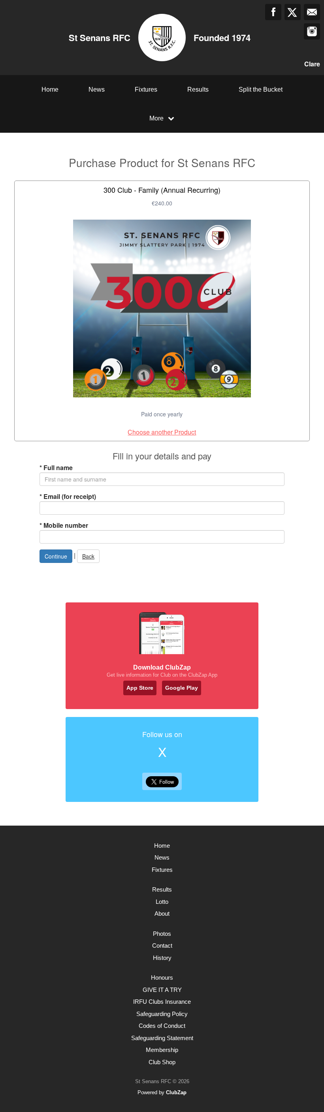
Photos (162, 933)
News (97, 89)
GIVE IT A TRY (162, 989)
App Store (139, 688)
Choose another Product (162, 432)
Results (198, 89)
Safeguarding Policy (162, 1013)
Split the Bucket (261, 89)
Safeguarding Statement (162, 1038)
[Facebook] (273, 12)
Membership (162, 1049)
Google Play (181, 688)
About (162, 913)
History (162, 957)
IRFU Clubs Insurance (162, 1001)
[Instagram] (312, 31)
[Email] (312, 12)
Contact (162, 945)
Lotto (162, 901)
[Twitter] (292, 12)
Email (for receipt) (68, 496)
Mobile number (64, 525)
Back (88, 556)
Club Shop (162, 1062)
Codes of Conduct (162, 1025)
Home (49, 89)
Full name (56, 467)
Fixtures (146, 89)
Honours (162, 977)
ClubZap (176, 1092)
